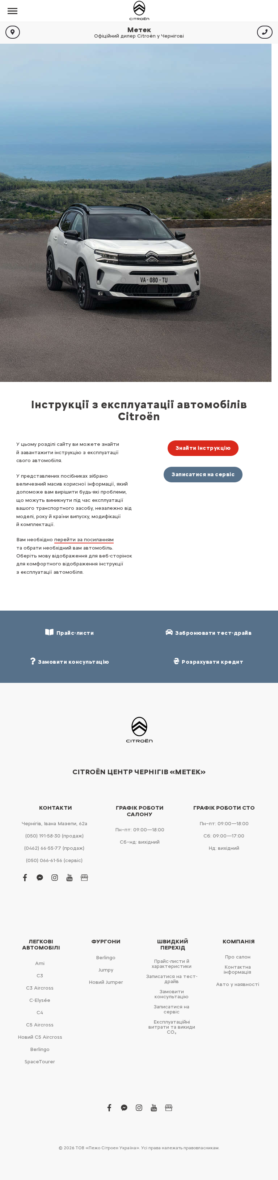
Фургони (106, 941)
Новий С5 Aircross (40, 1037)
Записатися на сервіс (203, 474)
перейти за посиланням (84, 540)
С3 (40, 976)
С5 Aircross (40, 1025)
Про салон (237, 957)
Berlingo (40, 1049)
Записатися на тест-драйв (171, 979)
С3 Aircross (40, 988)
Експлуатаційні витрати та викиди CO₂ (171, 1027)
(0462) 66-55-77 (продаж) (54, 848)
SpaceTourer (40, 1062)
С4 (40, 1012)
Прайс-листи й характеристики (171, 963)
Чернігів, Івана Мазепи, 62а (54, 824)
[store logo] (139, 11)
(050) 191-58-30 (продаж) (54, 836)
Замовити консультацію (172, 994)
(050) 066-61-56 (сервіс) (54, 860)
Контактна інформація (237, 969)
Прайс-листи (74, 633)
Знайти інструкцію (203, 448)
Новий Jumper (106, 982)
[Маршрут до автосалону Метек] (12, 32)
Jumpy (105, 970)
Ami (40, 963)
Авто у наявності (237, 984)
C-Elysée (39, 1000)
